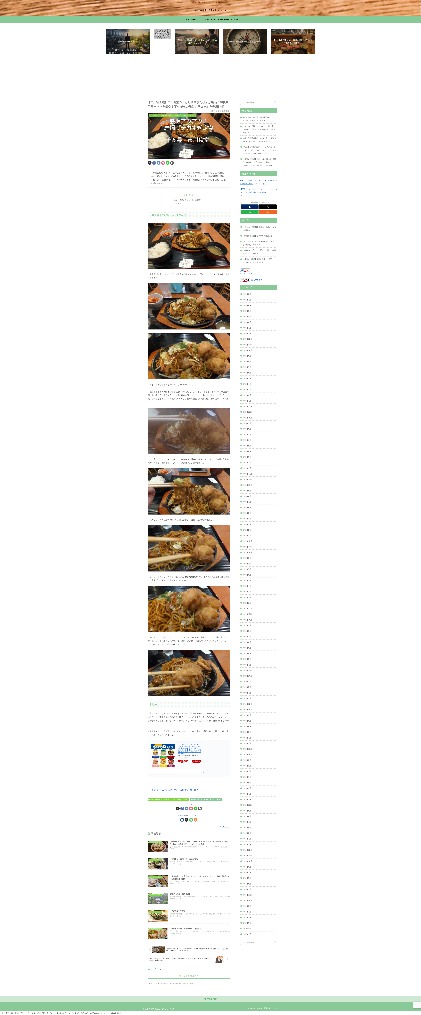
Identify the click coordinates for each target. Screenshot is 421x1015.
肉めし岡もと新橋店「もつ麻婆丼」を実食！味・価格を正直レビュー (258, 118)
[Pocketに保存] (163, 163)
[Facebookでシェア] (154, 163)
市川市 (213, 799)
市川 (206, 799)
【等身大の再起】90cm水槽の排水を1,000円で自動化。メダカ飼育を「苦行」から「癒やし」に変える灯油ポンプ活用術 (259, 162)
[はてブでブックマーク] (159, 163)
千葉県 (194, 799)
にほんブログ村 (246, 273)
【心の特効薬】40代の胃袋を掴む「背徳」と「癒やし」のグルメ (169, 799)
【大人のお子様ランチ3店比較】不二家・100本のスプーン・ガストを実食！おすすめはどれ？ (259, 129)
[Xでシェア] (150, 163)
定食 (201, 799)
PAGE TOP (211, 999)
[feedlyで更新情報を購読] (191, 820)
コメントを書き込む (189, 976)
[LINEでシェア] (167, 163)
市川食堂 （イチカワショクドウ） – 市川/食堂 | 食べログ (173, 790)
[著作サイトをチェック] (182, 820)
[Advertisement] (210, 77)
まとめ (178, 203)
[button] (172, 163)
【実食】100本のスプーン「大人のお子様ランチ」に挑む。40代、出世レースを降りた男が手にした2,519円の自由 (259, 150)
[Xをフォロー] (186, 820)
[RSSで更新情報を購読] (195, 820)
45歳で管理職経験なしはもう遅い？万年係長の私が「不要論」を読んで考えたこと (259, 139)
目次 (186, 195)
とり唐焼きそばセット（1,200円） (189, 200)
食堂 (220, 799)
